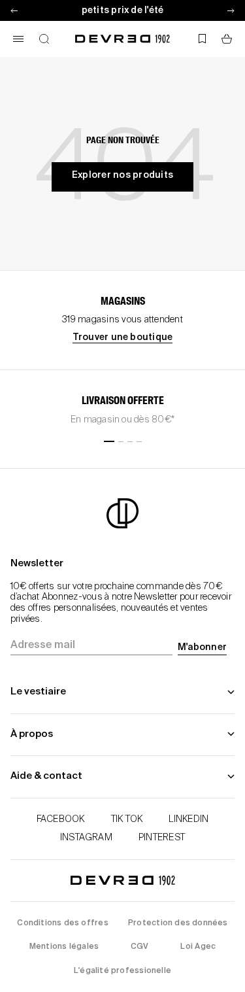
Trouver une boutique (123, 337)
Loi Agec (198, 947)
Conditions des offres (62, 923)
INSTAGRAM (86, 837)
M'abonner (202, 647)
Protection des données (178, 923)
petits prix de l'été (123, 10)
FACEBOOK (61, 819)
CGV (140, 947)
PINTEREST (162, 837)
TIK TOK (127, 819)
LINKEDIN (188, 819)
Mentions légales (64, 947)
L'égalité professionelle (122, 971)
